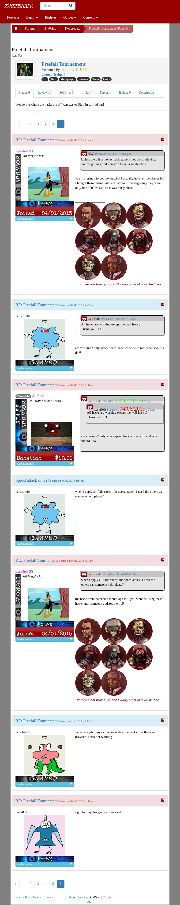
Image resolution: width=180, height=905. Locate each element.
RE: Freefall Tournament (36, 139)
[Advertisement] (49, 38)
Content (89, 17)
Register (50, 17)
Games (68, 17)
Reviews (44, 92)
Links (87, 92)
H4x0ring (50, 28)
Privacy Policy (20, 897)
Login (30, 17)
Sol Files (66, 92)
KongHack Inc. (79, 897)
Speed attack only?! (32, 480)
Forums (30, 28)
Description (146, 92)
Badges (125, 92)
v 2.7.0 (102, 897)
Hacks (24, 92)
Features (13, 17)
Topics (105, 92)
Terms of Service (44, 897)
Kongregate (72, 28)
